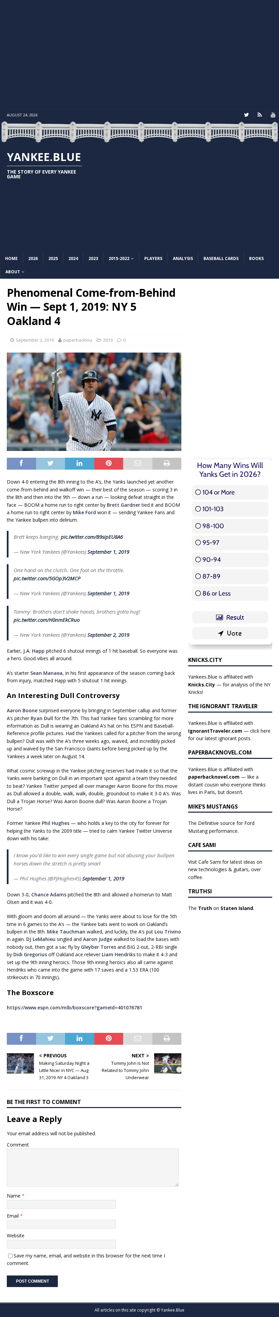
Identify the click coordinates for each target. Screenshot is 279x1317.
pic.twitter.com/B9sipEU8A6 (92, 536)
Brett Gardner (123, 505)
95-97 (210, 543)
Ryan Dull (42, 718)
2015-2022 (119, 258)
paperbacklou (77, 340)
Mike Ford (84, 512)
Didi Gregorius (30, 954)
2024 (73, 258)
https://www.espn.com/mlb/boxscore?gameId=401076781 (74, 1007)
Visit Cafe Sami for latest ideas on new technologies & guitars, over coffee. (225, 869)
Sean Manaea (46, 673)
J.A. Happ (34, 651)
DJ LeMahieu (40, 939)
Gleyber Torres (98, 947)
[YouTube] (273, 115)
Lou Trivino (167, 931)
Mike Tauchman (66, 931)
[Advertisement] (139, 54)
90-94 (211, 560)
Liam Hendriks (118, 954)
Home (11, 258)
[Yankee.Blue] (139, 139)
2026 (33, 258)
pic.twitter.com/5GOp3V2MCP (47, 578)
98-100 (213, 526)
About (12, 272)
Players (153, 258)
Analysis (183, 258)
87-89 (211, 576)
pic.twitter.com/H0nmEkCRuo (47, 619)
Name (14, 1195)
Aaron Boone (22, 710)
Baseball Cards (221, 258)
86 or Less (216, 593)
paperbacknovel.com (214, 777)
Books (256, 258)
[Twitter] (246, 115)
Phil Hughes (55, 823)
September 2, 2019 (35, 340)
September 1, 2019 (108, 551)
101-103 (213, 509)
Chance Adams (48, 894)
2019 (108, 340)
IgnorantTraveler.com (215, 731)
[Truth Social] (260, 115)
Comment (18, 1144)
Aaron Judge (97, 939)
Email (13, 1216)
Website (15, 1235)
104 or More (218, 492)
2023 (93, 258)
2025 (53, 258)
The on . (221, 908)
